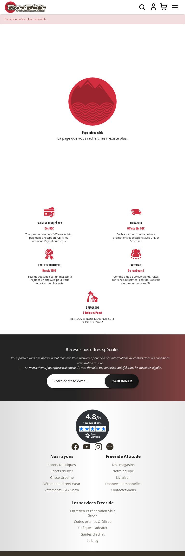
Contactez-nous (123, 490)
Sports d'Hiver (62, 471)
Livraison (123, 478)
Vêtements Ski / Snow (62, 490)
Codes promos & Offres (92, 522)
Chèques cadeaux (92, 528)
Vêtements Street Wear (61, 484)
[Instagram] (98, 446)
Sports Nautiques (62, 465)
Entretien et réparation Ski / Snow (92, 513)
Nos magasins (123, 465)
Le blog (92, 541)
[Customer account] (153, 8)
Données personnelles (123, 484)
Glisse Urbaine (62, 478)
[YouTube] (86, 446)
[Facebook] (75, 446)
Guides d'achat (92, 534)
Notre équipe (123, 471)
